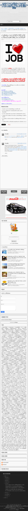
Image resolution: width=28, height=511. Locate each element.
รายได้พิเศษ (21, 398)
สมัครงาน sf (7, 408)
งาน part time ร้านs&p (5, 387)
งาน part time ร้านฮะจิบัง (20, 386)
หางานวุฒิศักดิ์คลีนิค (20, 414)
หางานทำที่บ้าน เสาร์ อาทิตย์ (15, 410)
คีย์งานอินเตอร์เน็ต (18, 329)
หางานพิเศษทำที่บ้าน (6, 413)
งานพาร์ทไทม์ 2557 (6, 344)
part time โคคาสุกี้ (13, 426)
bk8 (5, 137)
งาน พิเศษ (13, 351)
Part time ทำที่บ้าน (14, 428)
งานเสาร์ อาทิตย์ (20, 373)
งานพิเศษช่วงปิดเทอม (17, 354)
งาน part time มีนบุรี (9, 382)
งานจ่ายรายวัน (6, 333)
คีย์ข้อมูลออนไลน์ (13, 328)
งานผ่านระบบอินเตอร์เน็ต (10, 341)
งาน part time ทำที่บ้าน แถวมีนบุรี (11, 381)
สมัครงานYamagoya (15, 408)
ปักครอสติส (9, 394)
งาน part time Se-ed (21, 390)
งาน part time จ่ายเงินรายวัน (16, 378)
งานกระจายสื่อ (10, 331)
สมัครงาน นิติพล (9, 405)
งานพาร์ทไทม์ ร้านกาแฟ (18, 349)
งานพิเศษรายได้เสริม (8, 363)
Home (2, 28)
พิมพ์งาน (24, 394)
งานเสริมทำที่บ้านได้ (9, 372)
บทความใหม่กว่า (3, 192)
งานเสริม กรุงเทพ (19, 371)
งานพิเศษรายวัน (16, 363)
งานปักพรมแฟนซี (20, 340)
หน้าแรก (9, 14)
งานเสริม (12, 371)
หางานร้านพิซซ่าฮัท (22, 413)
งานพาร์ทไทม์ (23, 342)
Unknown (4, 464)
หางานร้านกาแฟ (15, 413)
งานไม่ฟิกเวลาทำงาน (10, 368)
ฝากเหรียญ (14, 394)
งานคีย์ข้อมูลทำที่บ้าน (5, 332)
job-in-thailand (15, 243)
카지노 (10, 137)
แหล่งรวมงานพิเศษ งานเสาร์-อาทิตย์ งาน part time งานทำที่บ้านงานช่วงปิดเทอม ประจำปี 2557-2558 (14, 5)
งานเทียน (15, 338)
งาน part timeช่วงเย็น (13, 380)
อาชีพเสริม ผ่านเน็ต (10, 418)
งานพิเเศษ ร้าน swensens (10, 367)
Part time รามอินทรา (17, 441)
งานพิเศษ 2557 (20, 351)
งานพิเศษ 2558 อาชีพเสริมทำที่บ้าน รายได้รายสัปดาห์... (15, 487)
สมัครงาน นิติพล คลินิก (18, 405)
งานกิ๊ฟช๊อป (17, 331)
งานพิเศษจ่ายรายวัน (8, 354)
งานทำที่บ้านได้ (11, 337)
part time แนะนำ (16, 14)
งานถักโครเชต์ (10, 335)
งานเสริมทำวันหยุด (18, 372)
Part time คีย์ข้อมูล (23, 424)
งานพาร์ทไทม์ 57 (23, 344)
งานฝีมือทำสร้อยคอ (7, 342)
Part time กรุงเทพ (15, 424)
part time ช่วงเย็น (6, 427)
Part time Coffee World (14, 445)
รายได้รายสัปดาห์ (9, 400)
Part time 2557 (7, 424)
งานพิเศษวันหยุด (23, 363)
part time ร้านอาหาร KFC (21, 437)
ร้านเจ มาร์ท (5, 396)
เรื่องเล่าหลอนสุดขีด (14, 19)
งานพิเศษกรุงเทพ (17, 353)
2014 (5, 497)
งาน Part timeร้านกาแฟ (16, 383)
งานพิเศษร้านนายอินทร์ (12, 360)
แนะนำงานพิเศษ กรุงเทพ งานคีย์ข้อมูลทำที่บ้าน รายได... (15, 484)
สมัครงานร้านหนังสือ (10, 407)
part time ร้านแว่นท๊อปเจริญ (14, 435)
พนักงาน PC (20, 394)
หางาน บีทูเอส (7, 412)
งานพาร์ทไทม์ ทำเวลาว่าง (6, 349)
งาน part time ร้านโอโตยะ (10, 386)
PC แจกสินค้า (5, 449)
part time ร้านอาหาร (9, 436)
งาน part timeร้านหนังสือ (12, 385)
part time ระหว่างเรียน (9, 431)
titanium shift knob (23, 148)
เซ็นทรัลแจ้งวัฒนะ (4, 391)
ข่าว (22, 327)
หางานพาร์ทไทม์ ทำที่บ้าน (15, 412)
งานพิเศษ (5, 28)
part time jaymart (18, 446)
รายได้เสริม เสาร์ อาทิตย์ (19, 403)
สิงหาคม (6, 477)
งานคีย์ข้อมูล (22, 331)
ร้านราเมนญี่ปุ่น (17, 396)
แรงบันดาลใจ (8, 404)
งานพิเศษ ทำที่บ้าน (23, 356)
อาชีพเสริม (22, 28)
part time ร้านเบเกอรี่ (19, 433)
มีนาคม (6, 492)
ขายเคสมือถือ (17, 327)
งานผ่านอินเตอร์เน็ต (19, 341)
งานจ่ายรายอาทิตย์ (23, 333)
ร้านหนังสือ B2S (7, 398)
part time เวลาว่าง (8, 442)
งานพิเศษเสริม (5, 364)
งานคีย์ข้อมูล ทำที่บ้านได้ (15, 332)
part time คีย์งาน (6, 426)
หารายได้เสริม (22, 416)
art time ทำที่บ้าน (4, 421)
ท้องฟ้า (16, 391)
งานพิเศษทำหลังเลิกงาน (19, 359)
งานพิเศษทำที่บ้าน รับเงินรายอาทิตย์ (20, 358)
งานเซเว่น (4, 335)
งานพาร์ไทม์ (8, 351)
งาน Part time (18, 376)
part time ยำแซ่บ (16, 429)
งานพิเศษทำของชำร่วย (14, 356)
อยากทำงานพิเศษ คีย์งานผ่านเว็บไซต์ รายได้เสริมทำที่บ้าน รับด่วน (13, 113)
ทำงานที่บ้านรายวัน (22, 391)
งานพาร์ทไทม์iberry (13, 350)
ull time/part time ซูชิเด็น (13, 449)
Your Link (12, 504)
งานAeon (13, 374)
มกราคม (6, 495)
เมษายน (6, 483)
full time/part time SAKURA (11, 423)
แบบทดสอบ (3, 394)
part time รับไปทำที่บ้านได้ (15, 432)
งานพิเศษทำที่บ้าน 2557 (7, 358)
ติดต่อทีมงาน (11, 391)
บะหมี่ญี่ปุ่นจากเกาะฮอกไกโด (20, 392)
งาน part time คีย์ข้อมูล (5, 378)
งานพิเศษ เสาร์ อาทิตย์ (13, 364)
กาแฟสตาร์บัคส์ (4, 327)
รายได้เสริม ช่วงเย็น (8, 401)
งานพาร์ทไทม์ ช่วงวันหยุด (15, 346)
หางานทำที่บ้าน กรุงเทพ (19, 409)
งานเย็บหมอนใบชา (9, 369)
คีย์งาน (19, 328)
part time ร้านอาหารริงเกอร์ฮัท (10, 437)
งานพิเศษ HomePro (9, 365)
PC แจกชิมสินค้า (23, 448)
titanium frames (24, 146)
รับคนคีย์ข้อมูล (5, 395)
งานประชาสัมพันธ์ (22, 338)
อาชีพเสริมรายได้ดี (19, 418)
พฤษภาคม (7, 481)
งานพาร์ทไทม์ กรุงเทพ (7, 345)
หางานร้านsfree (6, 414)
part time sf (18, 447)
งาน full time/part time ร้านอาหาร (7, 376)
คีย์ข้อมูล (6, 328)
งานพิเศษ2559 (10, 353)
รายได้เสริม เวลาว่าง (9, 403)
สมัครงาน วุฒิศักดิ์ (18, 407)
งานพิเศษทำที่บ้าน (11, 28)
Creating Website (13, 508)
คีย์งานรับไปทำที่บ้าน (9, 329)
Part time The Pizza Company (13, 448)
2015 (5, 476)
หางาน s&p (10, 416)
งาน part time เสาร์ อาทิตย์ (12, 389)
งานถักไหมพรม (17, 335)
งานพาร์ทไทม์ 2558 (15, 344)
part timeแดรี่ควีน (23, 427)
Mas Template (22, 508)
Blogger (16, 322)
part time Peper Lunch (10, 447)
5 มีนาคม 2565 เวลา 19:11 (22, 143)
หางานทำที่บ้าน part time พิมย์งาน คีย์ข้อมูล (16, 249)
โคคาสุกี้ (24, 329)
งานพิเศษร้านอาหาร (5, 362)
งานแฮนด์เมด (8, 374)
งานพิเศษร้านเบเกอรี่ (21, 360)
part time (19, 423)
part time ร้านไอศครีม (22, 440)
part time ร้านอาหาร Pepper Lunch (10, 438)
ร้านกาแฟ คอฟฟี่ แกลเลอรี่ (21, 395)
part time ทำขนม (6, 428)
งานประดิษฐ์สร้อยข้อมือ (11, 340)
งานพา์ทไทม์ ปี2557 (16, 342)
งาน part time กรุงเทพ (11, 377)
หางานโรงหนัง (12, 414)
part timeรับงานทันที (19, 431)
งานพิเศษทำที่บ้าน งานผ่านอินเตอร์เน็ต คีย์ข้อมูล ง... (14, 486)
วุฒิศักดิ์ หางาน (19, 404)
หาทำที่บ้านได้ (16, 416)
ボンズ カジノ (13, 136)
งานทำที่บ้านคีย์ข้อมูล (18, 336)
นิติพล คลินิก (5, 392)
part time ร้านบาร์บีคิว (9, 433)
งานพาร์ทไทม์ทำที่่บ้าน (10, 347)
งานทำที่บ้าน (9, 336)
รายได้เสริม (15, 400)
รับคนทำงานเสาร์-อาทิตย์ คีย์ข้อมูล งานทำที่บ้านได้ (11, 108)
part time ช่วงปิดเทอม (22, 426)
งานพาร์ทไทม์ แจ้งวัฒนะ (18, 345)
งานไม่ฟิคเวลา (18, 368)
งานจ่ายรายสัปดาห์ (14, 333)
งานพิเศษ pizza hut (17, 365)
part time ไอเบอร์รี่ (20, 444)
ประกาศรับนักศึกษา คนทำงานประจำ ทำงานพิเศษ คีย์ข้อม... (15, 490)
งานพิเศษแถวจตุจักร (19, 355)
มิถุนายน (6, 480)
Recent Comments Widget (6, 319)
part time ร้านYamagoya (7, 441)
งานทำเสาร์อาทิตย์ (9, 338)
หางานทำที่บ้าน (11, 409)
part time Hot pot (10, 446)
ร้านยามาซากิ (11, 396)
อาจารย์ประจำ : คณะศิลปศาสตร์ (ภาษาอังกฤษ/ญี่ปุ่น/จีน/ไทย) (14, 16)
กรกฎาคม (7, 478)
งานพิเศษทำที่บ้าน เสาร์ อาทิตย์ (8, 359)
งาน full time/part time (21, 374)
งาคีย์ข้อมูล (5, 331)
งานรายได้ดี (17, 28)
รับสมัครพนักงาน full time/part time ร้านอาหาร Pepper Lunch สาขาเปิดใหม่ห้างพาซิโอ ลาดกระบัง (17, 273)
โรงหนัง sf (13, 404)
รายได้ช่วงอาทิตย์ (15, 398)
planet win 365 (20, 137)
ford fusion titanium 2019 (13, 148)
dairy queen (11, 421)
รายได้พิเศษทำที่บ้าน (15, 399)
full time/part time (10, 422)
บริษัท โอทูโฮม (11, 392)
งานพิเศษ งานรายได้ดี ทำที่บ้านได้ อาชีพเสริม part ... (14, 489)
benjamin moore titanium (22, 147)
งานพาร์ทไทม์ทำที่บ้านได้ (20, 347)
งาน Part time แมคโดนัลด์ (19, 382)
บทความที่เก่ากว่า (24, 192)
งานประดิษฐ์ (3, 340)
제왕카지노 (23, 136)
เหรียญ (2, 417)
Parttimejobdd (5, 462)
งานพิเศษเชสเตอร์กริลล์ (10, 355)
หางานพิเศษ (24, 412)
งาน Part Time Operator (11, 390)
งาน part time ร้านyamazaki (16, 387)
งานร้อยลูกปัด (16, 369)
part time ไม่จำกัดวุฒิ (8, 429)
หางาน (21, 408)
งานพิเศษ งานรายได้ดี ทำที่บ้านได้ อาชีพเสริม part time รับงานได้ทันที (13, 36)
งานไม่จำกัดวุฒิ (19, 367)
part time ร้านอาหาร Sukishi (11, 440)
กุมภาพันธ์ (7, 494)
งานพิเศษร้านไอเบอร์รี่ (14, 362)
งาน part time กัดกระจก (20, 377)
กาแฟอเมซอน (11, 327)
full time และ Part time (19, 421)
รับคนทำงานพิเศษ (12, 395)
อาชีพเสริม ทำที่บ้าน (15, 417)
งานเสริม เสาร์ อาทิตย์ (11, 373)
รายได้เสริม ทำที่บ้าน (17, 401)
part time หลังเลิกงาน (11, 444)
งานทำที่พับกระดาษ (18, 337)
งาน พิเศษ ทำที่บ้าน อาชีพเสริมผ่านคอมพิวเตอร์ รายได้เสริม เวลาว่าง (14, 121)
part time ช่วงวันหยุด (14, 427)
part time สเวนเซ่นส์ (17, 442)
